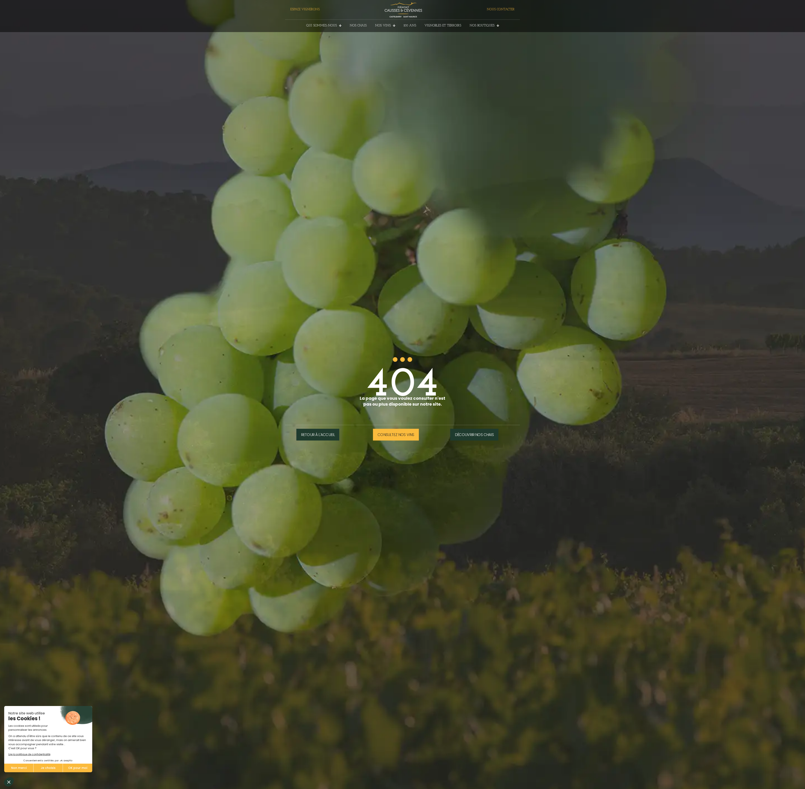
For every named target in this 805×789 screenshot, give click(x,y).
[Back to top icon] (784, 780)
